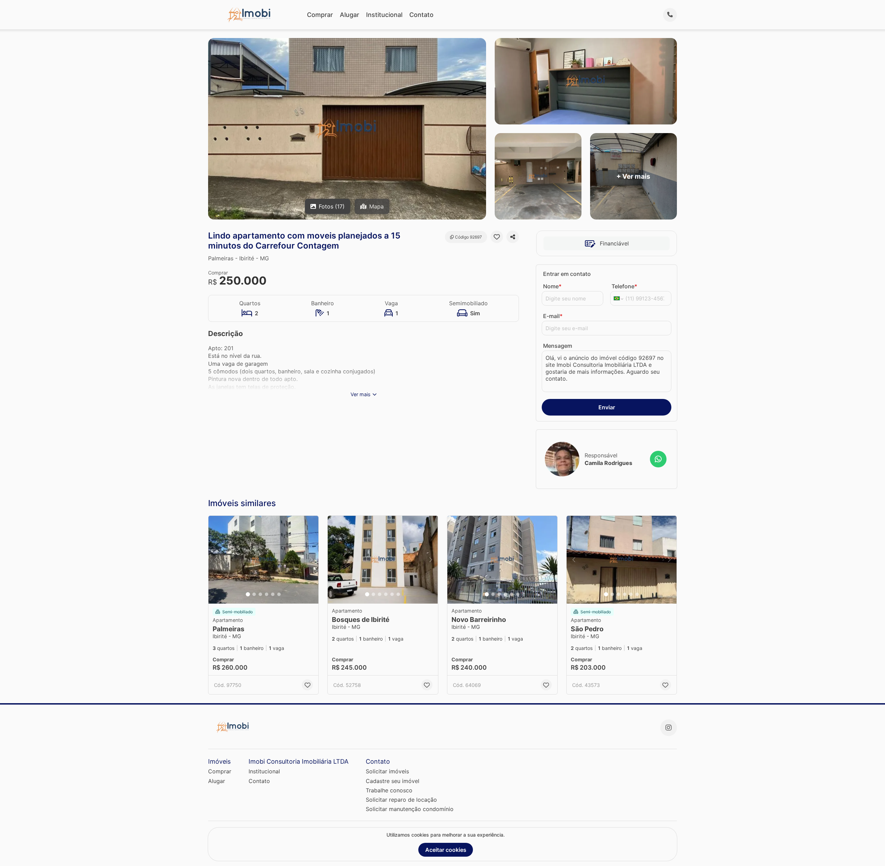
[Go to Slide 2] (254, 594)
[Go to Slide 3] (260, 594)
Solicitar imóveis (387, 771)
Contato (421, 14)
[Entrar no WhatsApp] (658, 459)
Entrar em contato (567, 273)
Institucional (384, 14)
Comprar (320, 14)
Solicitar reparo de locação (401, 799)
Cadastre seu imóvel (392, 780)
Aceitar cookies (445, 849)
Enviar (606, 407)
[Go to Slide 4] (266, 594)
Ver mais (361, 394)
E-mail (552, 316)
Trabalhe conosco (389, 790)
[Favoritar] (497, 237)
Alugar (349, 14)
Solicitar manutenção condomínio (410, 809)
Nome (552, 286)
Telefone (624, 286)
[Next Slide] (311, 560)
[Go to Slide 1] (248, 594)
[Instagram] (668, 727)
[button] (263, 560)
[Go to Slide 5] (272, 594)
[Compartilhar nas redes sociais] (512, 237)
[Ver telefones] (670, 15)
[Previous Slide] (215, 560)
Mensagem (557, 345)
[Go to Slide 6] (279, 594)
